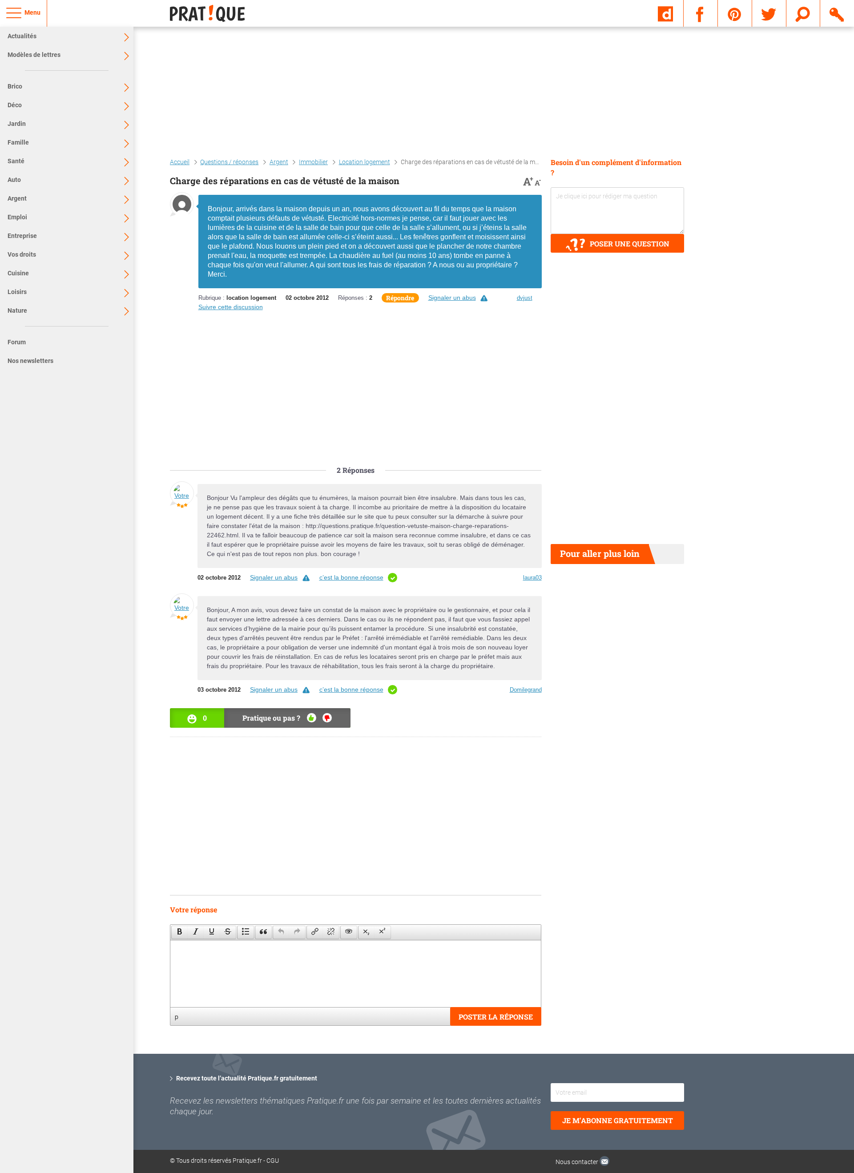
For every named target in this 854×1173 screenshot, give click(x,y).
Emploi (17, 217)
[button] (179, 932)
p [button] (176, 1016)
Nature (17, 310)
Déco (15, 105)
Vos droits (22, 254)
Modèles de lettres (34, 54)
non (327, 717)
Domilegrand (526, 689)
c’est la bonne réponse (351, 577)
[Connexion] (837, 12)
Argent (17, 198)
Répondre (400, 298)
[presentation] (180, 932)
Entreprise (22, 235)
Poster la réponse (496, 1016)
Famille (18, 142)
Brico (15, 86)
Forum (17, 342)
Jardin (17, 123)
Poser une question (629, 243)
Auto (14, 179)
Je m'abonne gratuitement (617, 1120)
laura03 (532, 577)
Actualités (22, 36)
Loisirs (17, 291)
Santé (16, 161)
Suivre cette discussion (230, 306)
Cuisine (18, 273)
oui (311, 717)
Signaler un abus (452, 297)
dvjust (524, 297)
